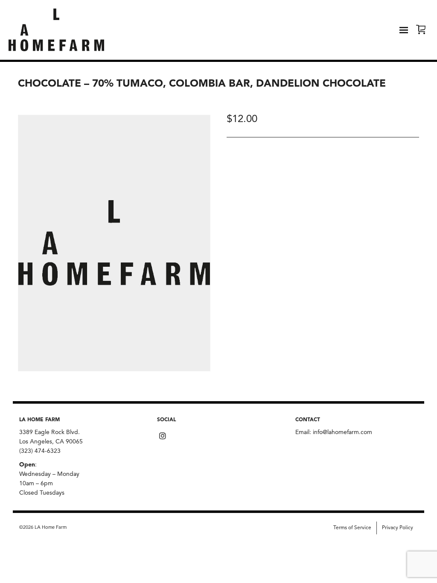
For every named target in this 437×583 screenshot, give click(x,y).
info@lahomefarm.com (342, 432)
